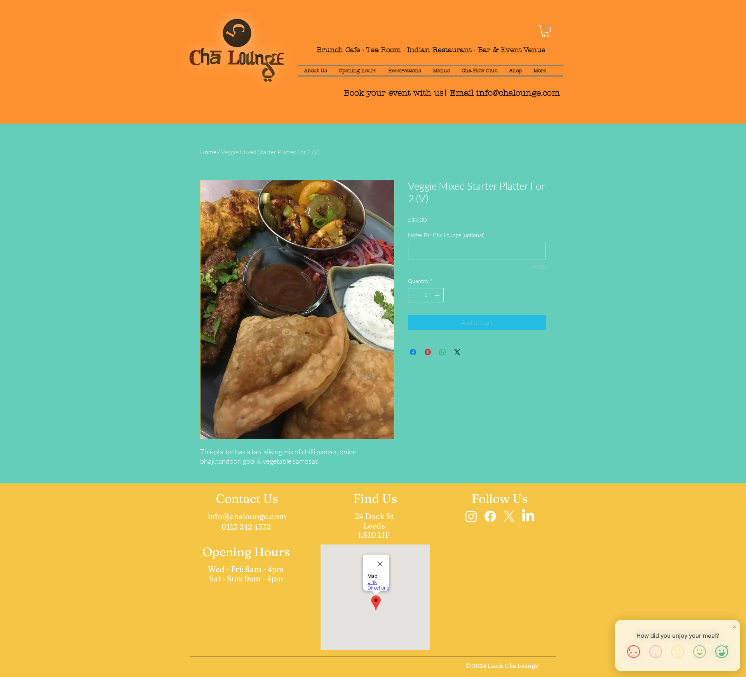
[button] (546, 31)
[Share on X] (457, 352)
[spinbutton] (426, 295)
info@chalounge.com (518, 93)
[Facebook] (490, 516)
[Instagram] (471, 516)
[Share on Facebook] (413, 352)
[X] (509, 516)
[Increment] (438, 295)
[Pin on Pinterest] (427, 352)
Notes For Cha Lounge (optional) (446, 235)
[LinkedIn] (528, 516)
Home (208, 152)
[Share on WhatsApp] (442, 352)
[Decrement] (414, 295)
